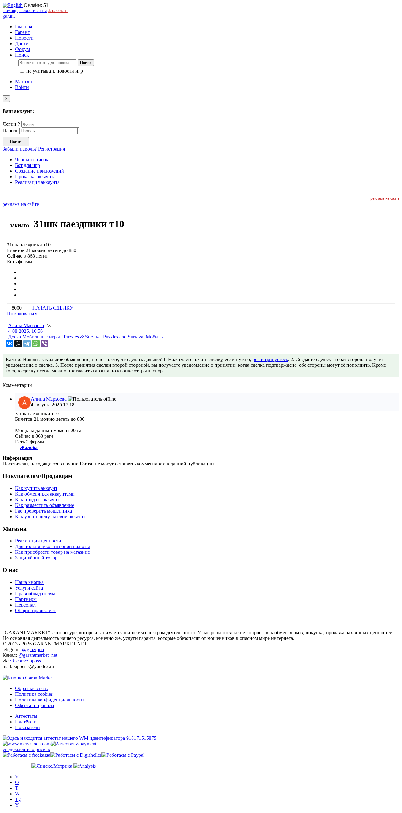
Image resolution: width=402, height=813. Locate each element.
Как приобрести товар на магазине (52, 552)
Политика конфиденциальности (49, 699)
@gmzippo (33, 649)
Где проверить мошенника (43, 511)
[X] (18, 343)
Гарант (22, 32)
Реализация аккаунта (37, 182)
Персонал (25, 604)
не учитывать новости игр (54, 71)
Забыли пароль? (20, 148)
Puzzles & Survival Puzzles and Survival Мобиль (113, 336)
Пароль (10, 130)
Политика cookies (34, 694)
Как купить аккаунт (36, 488)
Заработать (58, 10)
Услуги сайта (29, 588)
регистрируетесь (270, 359)
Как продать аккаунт (37, 499)
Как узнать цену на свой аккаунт (50, 516)
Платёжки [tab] (26, 721)
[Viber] (44, 343)
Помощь (10, 10)
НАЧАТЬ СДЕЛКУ (52, 307)
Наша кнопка (29, 582)
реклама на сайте (384, 198)
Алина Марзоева (26, 325)
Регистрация (51, 148)
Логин (11, 124)
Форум (22, 49)
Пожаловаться (22, 313)
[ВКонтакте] (9, 343)
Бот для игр (27, 165)
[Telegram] (27, 343)
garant (9, 16)
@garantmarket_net (37, 655)
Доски (22, 43)
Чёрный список (31, 159)
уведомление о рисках (26, 749)
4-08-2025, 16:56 (25, 331)
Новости (24, 38)
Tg (18, 799)
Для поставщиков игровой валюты (52, 546)
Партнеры (26, 599)
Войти (22, 87)
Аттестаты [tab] (26, 716)
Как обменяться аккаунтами (45, 494)
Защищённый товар (36, 557)
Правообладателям (35, 593)
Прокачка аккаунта (35, 176)
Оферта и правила (34, 705)
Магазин (24, 81)
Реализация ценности (38, 540)
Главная (23, 26)
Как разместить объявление (44, 505)
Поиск (85, 62)
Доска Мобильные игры (34, 336)
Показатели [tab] (27, 727)
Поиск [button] (22, 55)
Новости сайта (33, 10)
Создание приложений (39, 170)
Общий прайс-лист (35, 610)
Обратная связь (31, 688)
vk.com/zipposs (25, 660)
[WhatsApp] (36, 343)
